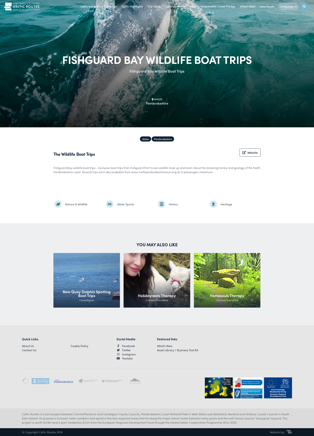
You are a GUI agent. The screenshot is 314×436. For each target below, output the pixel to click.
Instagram (129, 354)
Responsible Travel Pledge (218, 6)
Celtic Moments (175, 6)
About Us (28, 346)
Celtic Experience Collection (98, 6)
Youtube (127, 358)
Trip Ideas (154, 6)
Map (193, 6)
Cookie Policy (79, 346)
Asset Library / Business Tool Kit (177, 350)
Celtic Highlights (132, 6)
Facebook (128, 346)
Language (287, 6)
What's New (247, 6)
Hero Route (266, 6)
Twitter (126, 350)
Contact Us (29, 350)
